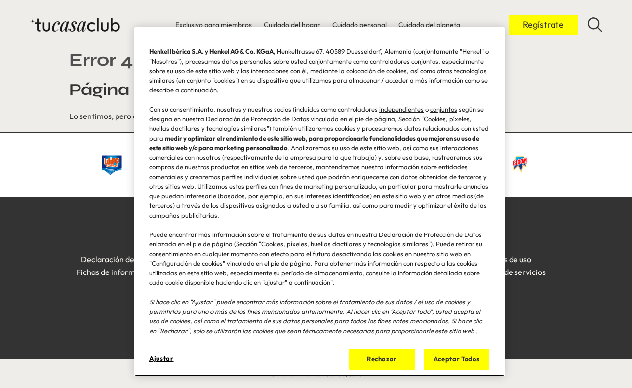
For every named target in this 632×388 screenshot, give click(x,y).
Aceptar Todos (456, 359)
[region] (319, 201)
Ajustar (161, 358)
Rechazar (382, 359)
